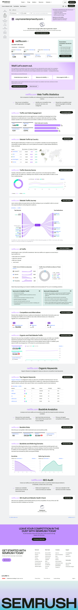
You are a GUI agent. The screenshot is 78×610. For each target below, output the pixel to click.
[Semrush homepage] (6, 2)
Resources (41, 2)
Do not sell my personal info (58, 565)
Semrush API (68, 556)
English (73, 578)
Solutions (34, 2)
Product (22, 2)
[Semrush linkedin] (2, 575)
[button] (63, 6)
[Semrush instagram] (3, 575)
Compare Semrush (38, 561)
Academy (67, 554)
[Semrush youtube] (6, 575)
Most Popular (23, 6)
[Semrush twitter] (8, 575)
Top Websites (47, 564)
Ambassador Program (70, 566)
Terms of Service (47, 578)
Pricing (28, 2)
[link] (7, 6)
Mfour (46, 561)
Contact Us (57, 567)
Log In (65, 2)
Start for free (72, 2)
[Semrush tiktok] (4, 575)
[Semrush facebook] (7, 575)
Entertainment (14, 47)
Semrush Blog (68, 563)
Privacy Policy (37, 578)
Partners (57, 559)
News (56, 556)
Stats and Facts (38, 564)
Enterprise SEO (48, 554)
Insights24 (47, 559)
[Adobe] (3, 578)
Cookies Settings (57, 578)
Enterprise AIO (48, 556)
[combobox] (47, 13)
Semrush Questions (59, 554)
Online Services (21, 47)
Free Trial (36, 559)
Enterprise (48, 2)
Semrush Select (58, 561)
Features (36, 554)
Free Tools (47, 566)
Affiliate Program (38, 566)
